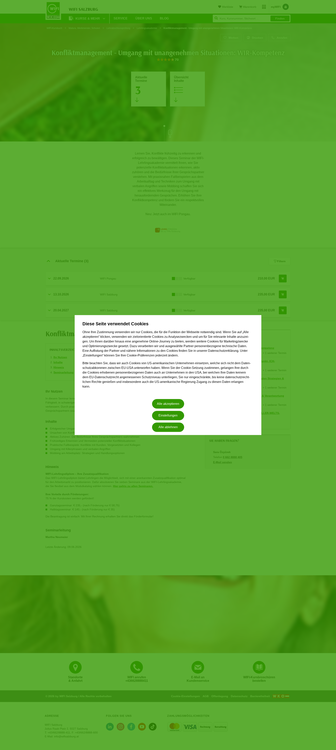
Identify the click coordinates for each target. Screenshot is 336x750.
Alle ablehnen (168, 427)
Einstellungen (168, 415)
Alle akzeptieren (168, 403)
